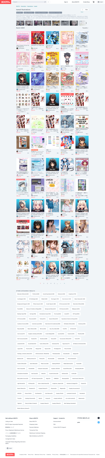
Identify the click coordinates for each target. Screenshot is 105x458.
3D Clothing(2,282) (33, 299)
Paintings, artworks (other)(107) (24, 353)
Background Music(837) (50, 308)
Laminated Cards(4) (71, 393)
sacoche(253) (61, 333)
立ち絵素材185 (64, 172)
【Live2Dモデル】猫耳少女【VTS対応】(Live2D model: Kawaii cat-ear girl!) (67, 46)
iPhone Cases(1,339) (38, 303)
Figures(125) (48, 348)
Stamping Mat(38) (79, 368)
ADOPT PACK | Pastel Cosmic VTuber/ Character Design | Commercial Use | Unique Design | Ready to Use (37, 87)
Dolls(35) (43, 373)
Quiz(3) (40, 398)
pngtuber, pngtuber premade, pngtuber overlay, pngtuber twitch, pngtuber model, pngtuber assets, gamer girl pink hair (81, 276)
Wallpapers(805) (76, 308)
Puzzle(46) (78, 363)
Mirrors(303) (43, 328)
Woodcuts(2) (81, 398)
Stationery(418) (81, 323)
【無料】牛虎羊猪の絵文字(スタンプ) (81, 130)
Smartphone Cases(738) (45, 313)
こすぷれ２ (63, 213)
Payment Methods (34, 427)
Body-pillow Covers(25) (22, 378)
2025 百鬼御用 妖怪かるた (52, 129)
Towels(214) (34, 338)
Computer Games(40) (43, 368)
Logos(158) (20, 348)
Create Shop (86, 2)
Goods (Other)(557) (53, 318)
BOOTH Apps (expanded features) (14, 424)
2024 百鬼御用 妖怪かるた (22, 129)
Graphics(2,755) (72, 294)
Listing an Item (9, 421)
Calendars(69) (61, 358)
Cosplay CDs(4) (59, 393)
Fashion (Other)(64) (21, 363)
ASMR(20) (56, 378)
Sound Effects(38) (67, 368)
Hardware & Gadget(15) (72, 383)
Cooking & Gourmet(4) (30, 398)
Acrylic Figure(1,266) (51, 303)
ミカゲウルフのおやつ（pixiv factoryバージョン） (52, 66)
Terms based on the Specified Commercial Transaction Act (82, 454)
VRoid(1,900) (44, 299)
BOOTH (18, 6)
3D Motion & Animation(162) (79, 343)
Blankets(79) (20, 358)
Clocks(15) (83, 383)
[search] (45, 2)
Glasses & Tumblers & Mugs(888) (33, 308)
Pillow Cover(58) (45, 363)
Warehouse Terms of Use (40, 454)
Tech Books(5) (38, 393)
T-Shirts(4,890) (35, 294)
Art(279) (65, 328)
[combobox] (29, 2)
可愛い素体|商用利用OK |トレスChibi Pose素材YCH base (22, 172)
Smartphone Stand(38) (22, 373)
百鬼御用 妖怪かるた (36, 107)
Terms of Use (30, 454)
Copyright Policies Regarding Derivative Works (15, 442)
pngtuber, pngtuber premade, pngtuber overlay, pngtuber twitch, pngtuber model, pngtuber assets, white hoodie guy (22, 214)
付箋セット (48, 150)
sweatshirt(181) (21, 343)
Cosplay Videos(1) (44, 403)
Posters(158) (29, 348)
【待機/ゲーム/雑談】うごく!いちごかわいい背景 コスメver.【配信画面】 (37, 66)
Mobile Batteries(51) (68, 363)
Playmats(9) (53, 388)
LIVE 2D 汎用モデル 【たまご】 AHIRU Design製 (52, 193)
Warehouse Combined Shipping (37, 433)
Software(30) (65, 373)
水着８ (32, 275)
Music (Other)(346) (32, 328)
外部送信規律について (64, 454)
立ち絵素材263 (19, 254)
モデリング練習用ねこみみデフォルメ (67, 66)
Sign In (66, 2)
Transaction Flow (33, 430)
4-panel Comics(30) (53, 373)
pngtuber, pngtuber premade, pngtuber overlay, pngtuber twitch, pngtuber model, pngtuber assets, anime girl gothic (37, 234)
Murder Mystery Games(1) (23, 408)
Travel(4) (19, 398)
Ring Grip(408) (20, 328)
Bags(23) (48, 378)
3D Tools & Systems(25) (37, 378)
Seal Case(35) (34, 373)
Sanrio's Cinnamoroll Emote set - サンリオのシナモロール (81, 66)
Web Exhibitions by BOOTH (36, 436)
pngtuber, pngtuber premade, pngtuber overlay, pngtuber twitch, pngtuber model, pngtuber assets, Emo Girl (52, 172)
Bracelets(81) (66, 353)
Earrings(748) (33, 313)
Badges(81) (75, 353)
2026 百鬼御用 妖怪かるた (81, 107)
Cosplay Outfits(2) (58, 398)
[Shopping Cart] (94, 2)
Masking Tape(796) (21, 313)
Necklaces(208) (43, 338)
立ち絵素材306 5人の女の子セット (81, 255)
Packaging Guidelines (10, 436)
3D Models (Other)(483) (69, 323)
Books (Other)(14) (21, 388)
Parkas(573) (43, 318)
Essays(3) (48, 398)
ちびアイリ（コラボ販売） (81, 172)
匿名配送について (9, 427)
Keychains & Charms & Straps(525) (69, 318)
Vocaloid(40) (31, 368)
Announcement (57, 421)
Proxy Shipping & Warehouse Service (14, 430)
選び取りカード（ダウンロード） (22, 276)
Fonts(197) (77, 338)
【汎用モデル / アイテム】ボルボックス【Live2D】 (37, 130)
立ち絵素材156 (49, 213)
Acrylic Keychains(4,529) (48, 294)
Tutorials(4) (82, 393)
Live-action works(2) (70, 398)
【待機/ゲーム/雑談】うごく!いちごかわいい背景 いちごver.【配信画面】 (67, 87)
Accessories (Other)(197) (65, 338)
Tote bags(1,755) (55, 299)
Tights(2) (19, 403)
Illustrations (30, 6)
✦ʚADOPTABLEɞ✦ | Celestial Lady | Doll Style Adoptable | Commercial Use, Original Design (67, 130)
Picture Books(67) (72, 358)
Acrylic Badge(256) (50, 333)
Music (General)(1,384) (80, 299)
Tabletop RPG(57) (56, 363)
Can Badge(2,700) (21, 299)
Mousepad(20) (65, 378)
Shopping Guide (33, 424)
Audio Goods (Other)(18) (77, 378)
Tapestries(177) (66, 343)
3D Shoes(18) (31, 383)
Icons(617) (66, 313)
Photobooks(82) (56, 353)
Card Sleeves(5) (48, 393)
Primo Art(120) (67, 348)
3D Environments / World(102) (42, 353)
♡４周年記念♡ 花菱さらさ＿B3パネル (81, 193)
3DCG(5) (19, 393)
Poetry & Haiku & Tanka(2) (31, 403)
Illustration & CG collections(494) (52, 323)
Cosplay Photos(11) (43, 388)
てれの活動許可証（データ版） (37, 193)
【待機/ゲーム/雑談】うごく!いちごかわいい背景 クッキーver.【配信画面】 (52, 87)
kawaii (35, 6)
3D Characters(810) (63, 308)
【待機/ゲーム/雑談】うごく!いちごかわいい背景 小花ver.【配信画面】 (81, 46)
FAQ (54, 424)
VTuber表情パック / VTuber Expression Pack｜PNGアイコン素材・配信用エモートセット (67, 109)
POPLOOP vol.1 (49, 45)
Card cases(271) (21, 333)
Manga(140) (38, 348)
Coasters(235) (71, 333)
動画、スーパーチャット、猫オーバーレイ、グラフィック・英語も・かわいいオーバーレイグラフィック (37, 172)
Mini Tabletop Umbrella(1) (70, 403)
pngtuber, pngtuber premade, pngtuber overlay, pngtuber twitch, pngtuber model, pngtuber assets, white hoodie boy (52, 276)
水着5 (47, 234)
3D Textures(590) (21, 318)
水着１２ (33, 254)
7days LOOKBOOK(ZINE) (22, 150)
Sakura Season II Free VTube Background (22, 46)
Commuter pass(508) (37, 323)
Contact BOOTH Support (59, 427)
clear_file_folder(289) (54, 328)
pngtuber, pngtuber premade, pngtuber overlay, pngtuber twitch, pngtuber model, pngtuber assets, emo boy (52, 108)
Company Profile (23, 454)
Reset (82, 12)
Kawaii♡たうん (64, 192)
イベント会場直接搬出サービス (13, 433)
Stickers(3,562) (61, 294)
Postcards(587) (32, 318)
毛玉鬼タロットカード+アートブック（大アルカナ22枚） (37, 152)
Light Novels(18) (21, 383)
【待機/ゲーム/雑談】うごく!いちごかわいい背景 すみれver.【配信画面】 (81, 87)
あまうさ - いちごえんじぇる (22, 66)
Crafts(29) (73, 373)
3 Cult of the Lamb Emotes (22, 234)
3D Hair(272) (73, 328)
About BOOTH (75, 2)
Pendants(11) (32, 388)
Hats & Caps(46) (21, 368)
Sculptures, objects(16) (57, 383)
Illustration (23, 6)
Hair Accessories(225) (22, 338)
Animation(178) (55, 343)
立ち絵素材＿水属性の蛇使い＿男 (67, 276)
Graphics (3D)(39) (55, 368)
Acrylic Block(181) (32, 343)
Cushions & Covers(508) (22, 323)
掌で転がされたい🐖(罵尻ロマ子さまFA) (67, 150)
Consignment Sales (10, 438)
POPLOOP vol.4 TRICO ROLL (37, 46)
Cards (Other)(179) (44, 343)
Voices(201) (53, 338)
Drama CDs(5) (28, 393)
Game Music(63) (33, 363)
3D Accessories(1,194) (64, 303)
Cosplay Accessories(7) (74, 388)
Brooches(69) (51, 358)
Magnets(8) (62, 388)
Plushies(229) (81, 333)
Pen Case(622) (57, 313)
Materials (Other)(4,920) (23, 294)
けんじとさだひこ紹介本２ (22, 192)
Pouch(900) (20, 308)
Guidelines (49, 454)
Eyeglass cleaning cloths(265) (35, 333)
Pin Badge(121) (57, 348)
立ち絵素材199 (64, 254)
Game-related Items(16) (43, 383)
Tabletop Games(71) (31, 358)
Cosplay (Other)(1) (56, 403)
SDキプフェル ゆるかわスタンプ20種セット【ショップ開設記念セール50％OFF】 (22, 109)
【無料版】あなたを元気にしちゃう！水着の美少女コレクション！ (52, 255)
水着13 (77, 234)
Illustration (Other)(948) (78, 303)
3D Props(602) (76, 313)
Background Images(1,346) (23, 303)
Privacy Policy (55, 454)
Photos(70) (42, 358)
